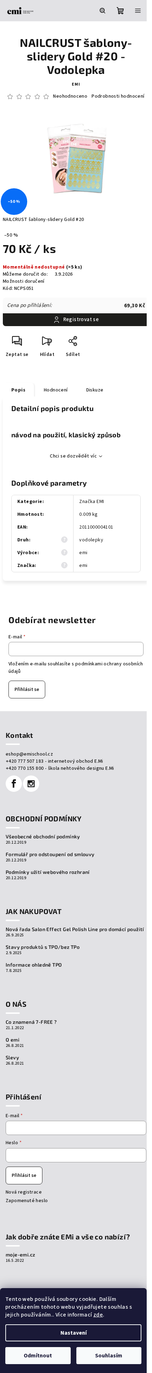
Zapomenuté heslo (27, 1200)
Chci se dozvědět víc (73, 456)
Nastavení (73, 1333)
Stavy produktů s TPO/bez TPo (43, 947)
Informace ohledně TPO (34, 964)
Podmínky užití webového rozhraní (48, 872)
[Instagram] (31, 783)
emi (76, 84)
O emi (12, 1039)
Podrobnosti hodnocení (118, 96)
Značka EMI (91, 501)
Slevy (12, 1057)
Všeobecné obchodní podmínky (43, 836)
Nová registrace (24, 1192)
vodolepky (91, 540)
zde (98, 1315)
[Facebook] (14, 783)
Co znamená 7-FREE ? (31, 1022)
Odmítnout (38, 1356)
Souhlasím (108, 1356)
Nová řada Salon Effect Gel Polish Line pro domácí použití (75, 929)
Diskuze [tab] (95, 390)
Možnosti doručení (24, 281)
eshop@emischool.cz (29, 754)
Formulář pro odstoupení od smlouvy (50, 854)
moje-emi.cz (20, 1254)
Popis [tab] (18, 390)
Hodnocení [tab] (56, 390)
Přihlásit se (26, 689)
